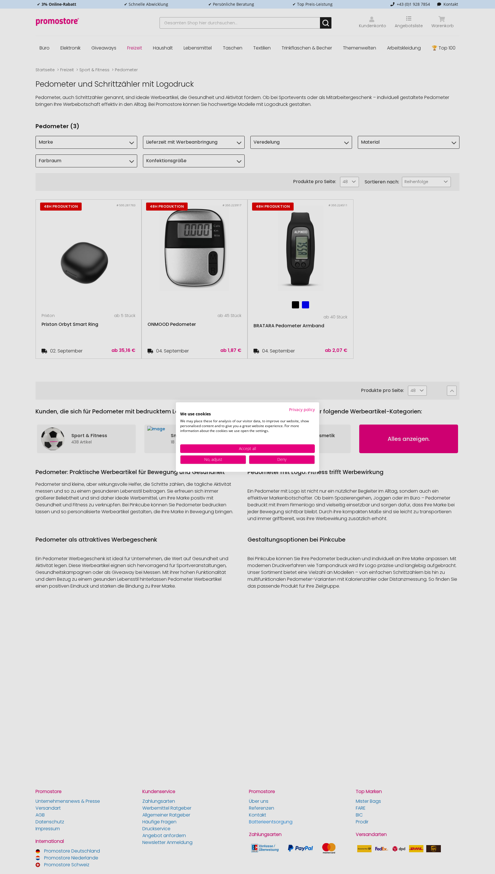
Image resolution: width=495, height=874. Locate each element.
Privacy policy (302, 409)
